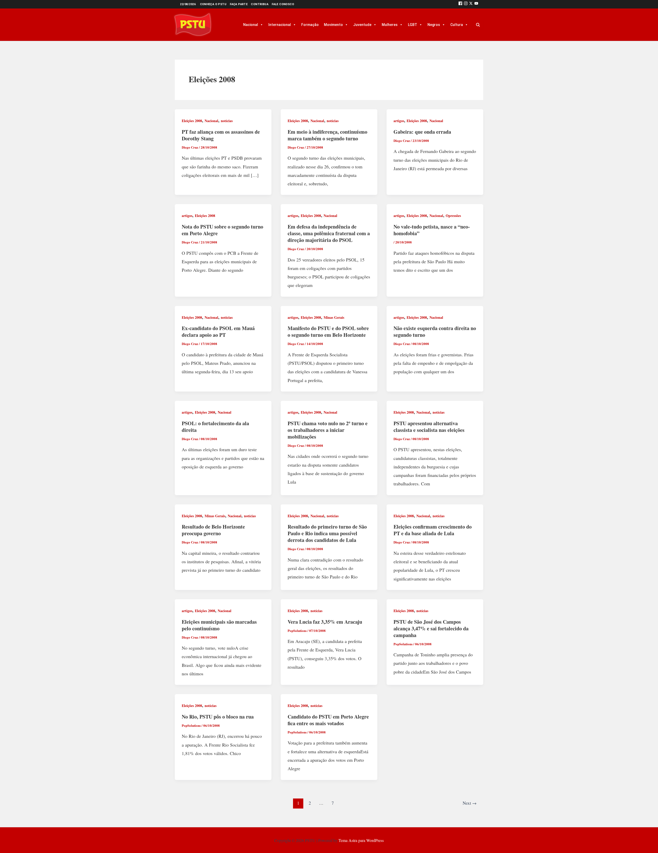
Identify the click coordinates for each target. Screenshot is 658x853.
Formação (310, 25)
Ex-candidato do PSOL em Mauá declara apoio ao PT (218, 331)
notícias (227, 120)
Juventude (362, 25)
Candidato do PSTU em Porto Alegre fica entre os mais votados (328, 720)
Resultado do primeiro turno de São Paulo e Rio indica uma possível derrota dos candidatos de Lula (327, 533)
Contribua (259, 4)
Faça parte (239, 4)
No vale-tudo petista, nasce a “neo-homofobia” (432, 230)
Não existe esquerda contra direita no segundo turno (435, 331)
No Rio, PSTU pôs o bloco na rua (218, 716)
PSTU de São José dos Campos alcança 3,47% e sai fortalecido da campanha (431, 628)
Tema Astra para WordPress (361, 840)
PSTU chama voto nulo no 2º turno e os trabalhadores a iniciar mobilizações (328, 430)
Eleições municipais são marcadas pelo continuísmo (219, 625)
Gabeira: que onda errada (422, 131)
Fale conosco (283, 4)
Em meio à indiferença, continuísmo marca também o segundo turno (327, 135)
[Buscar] (477, 24)
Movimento (333, 25)
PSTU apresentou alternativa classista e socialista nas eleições (429, 427)
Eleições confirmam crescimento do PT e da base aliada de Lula (433, 530)
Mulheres (390, 25)
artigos (399, 120)
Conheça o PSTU (213, 4)
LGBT (412, 25)
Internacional (279, 25)
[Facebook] (460, 4)
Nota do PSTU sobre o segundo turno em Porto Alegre (222, 230)
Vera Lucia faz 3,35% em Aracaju (325, 621)
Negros (433, 25)
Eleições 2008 (192, 120)
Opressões (453, 215)
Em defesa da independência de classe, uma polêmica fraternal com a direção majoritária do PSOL (329, 233)
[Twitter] (471, 4)
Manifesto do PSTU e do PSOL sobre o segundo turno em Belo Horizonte (328, 331)
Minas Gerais (334, 317)
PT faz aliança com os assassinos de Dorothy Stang (221, 135)
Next (470, 803)
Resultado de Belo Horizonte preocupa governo (213, 530)
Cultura (456, 25)
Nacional (250, 25)
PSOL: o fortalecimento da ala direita (215, 427)
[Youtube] (476, 4)
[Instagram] (466, 4)
